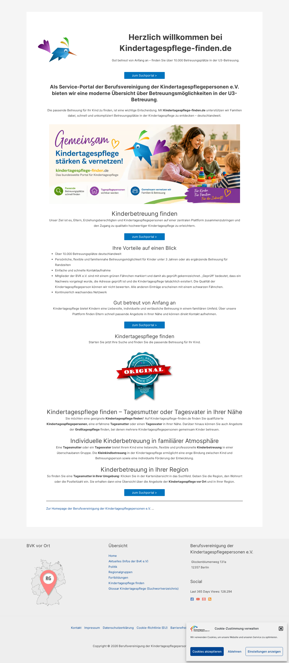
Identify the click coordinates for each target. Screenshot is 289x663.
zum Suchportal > (144, 75)
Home (113, 556)
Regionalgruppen (121, 572)
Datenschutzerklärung (118, 628)
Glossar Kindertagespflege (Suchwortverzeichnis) (144, 588)
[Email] (204, 599)
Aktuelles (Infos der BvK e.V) (128, 561)
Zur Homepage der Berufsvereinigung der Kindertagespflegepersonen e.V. (98, 508)
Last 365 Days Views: (205, 591)
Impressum (92, 628)
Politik (113, 567)
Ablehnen (234, 651)
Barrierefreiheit (181, 628)
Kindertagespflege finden (126, 583)
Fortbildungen (118, 577)
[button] (281, 629)
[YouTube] (198, 599)
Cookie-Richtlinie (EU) (152, 628)
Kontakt (76, 628)
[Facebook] (192, 599)
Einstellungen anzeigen (264, 651)
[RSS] (210, 599)
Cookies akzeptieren (207, 651)
